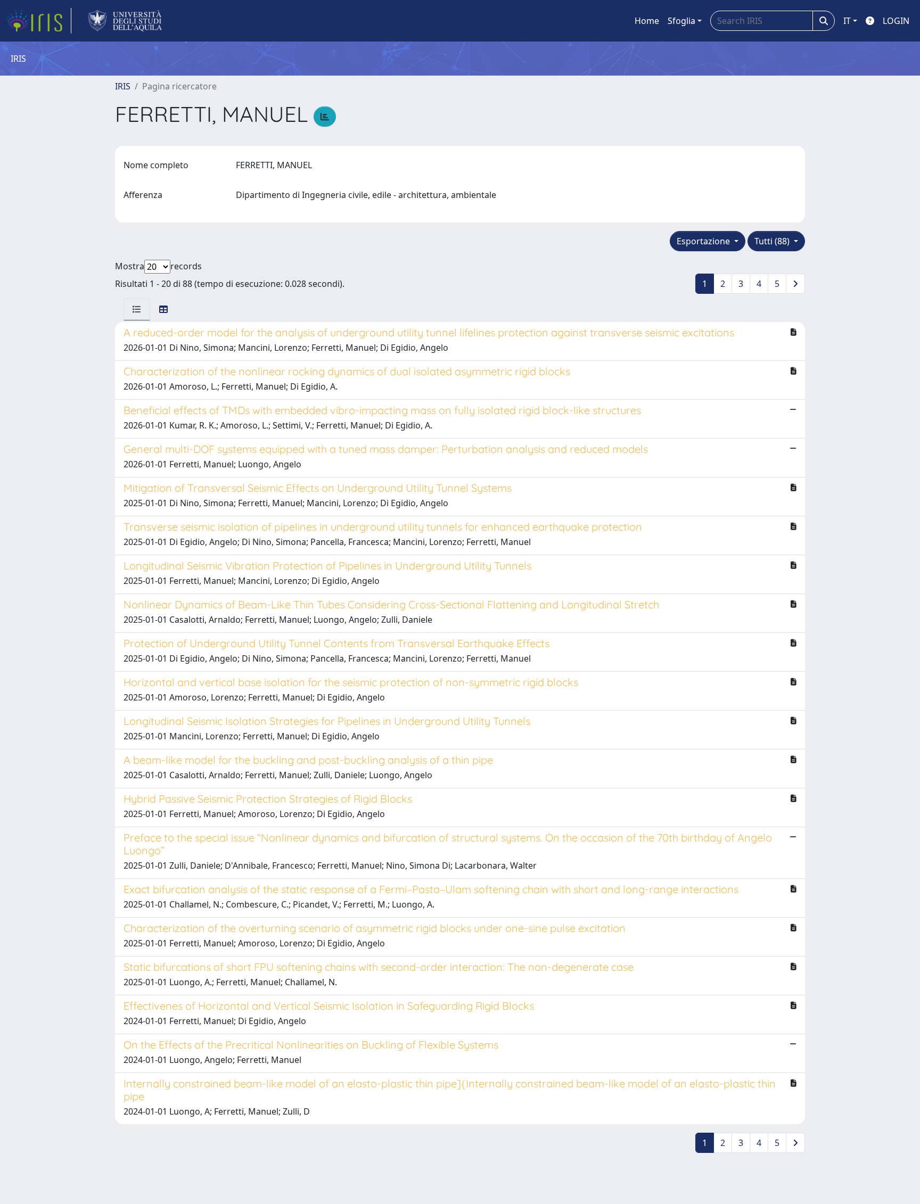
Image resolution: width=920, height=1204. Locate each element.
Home (647, 21)
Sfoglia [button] (681, 21)
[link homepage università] (125, 21)
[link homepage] (38, 21)
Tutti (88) (773, 241)
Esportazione (704, 241)
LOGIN (896, 21)
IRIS (122, 86)
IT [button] (847, 21)
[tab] (137, 309)
